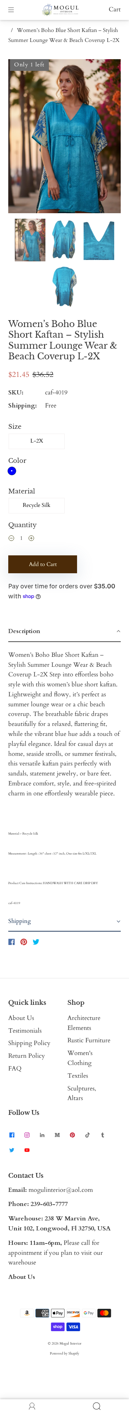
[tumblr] (102, 1135)
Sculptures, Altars (81, 1093)
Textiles (77, 1076)
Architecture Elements (83, 1023)
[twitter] (11, 1150)
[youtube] (26, 1150)
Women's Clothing (80, 1058)
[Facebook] (12, 941)
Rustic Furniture (88, 1040)
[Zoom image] (64, 137)
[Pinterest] (24, 941)
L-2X (36, 441)
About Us (21, 1018)
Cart (115, 9)
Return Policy (26, 1056)
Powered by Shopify (64, 1353)
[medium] (57, 1135)
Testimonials (25, 1030)
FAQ (15, 1068)
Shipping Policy (29, 1043)
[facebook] (11, 1135)
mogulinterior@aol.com (61, 1190)
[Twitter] (36, 941)
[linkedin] (42, 1135)
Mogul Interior (71, 1343)
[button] (19, 137)
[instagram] (26, 1135)
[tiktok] (87, 1135)
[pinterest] (72, 1135)
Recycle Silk (37, 505)
